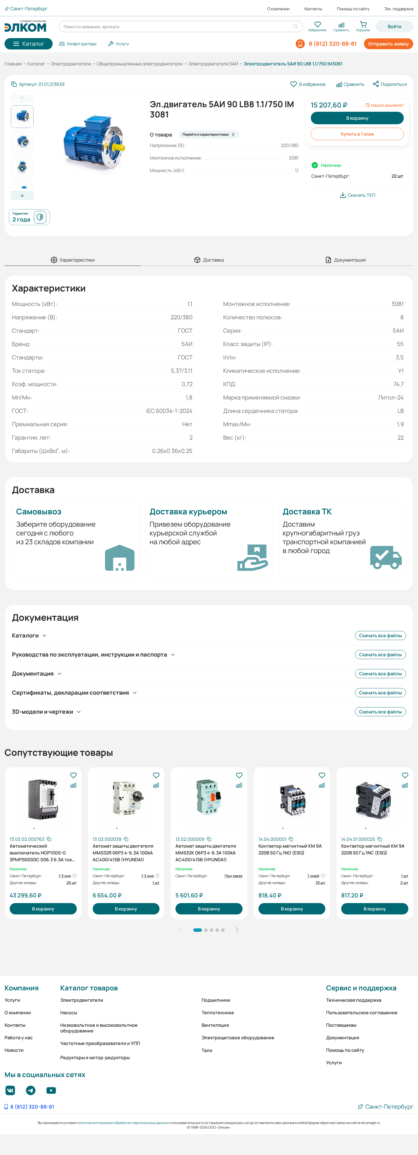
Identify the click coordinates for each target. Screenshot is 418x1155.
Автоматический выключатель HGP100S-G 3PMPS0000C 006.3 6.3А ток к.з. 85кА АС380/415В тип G (41, 852)
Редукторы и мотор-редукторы (95, 1057)
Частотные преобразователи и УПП (100, 1043)
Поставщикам (341, 1025)
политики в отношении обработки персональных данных (122, 1122)
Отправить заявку (388, 44)
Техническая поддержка (353, 1000)
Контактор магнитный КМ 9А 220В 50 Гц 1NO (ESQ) (290, 849)
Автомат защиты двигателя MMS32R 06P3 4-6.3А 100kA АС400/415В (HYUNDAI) (123, 852)
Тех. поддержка (398, 9)
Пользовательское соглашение (362, 1012)
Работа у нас (19, 1037)
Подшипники (216, 1000)
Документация (342, 1037)
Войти (395, 26)
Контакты (313, 9)
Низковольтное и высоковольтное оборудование (99, 1028)
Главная (13, 63)
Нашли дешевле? (387, 105)
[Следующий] (237, 930)
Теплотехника (218, 1012)
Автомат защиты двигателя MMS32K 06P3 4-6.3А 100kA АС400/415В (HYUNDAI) (205, 852)
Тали (207, 1050)
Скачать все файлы (380, 635)
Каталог (36, 63)
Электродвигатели (71, 63)
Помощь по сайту (353, 9)
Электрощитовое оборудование (238, 1037)
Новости (14, 1050)
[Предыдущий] (180, 930)
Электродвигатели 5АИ (213, 63)
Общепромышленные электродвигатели (140, 63)
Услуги (12, 1000)
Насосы (68, 1012)
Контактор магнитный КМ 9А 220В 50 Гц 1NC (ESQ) (373, 849)
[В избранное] (73, 775)
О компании (278, 9)
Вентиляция (215, 1025)
